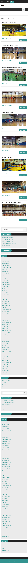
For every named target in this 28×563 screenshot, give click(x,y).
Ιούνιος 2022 (5, 316)
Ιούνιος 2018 (5, 328)
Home (24, 14)
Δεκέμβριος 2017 (6, 335)
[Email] (11, 2)
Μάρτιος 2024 (5, 297)
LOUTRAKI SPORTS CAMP (8, 239)
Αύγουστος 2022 (6, 313)
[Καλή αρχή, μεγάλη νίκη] (14, 165)
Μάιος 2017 (4, 345)
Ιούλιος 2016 (5, 364)
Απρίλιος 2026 (5, 261)
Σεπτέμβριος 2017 (6, 341)
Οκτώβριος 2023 (6, 307)
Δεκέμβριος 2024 (6, 280)
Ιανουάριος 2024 (6, 301)
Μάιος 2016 (4, 368)
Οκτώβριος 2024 (6, 284)
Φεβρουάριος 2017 (6, 351)
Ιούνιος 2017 (5, 343)
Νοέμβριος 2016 (6, 358)
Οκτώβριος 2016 (6, 360)
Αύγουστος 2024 (6, 288)
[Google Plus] (13, 2)
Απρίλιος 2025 (5, 271)
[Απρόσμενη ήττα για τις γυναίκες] (14, 53)
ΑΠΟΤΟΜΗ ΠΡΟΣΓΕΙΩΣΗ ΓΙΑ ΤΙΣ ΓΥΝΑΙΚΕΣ (12, 180)
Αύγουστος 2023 (6, 311)
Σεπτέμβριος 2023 (6, 309)
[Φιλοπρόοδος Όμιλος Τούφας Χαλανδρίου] (13, 5)
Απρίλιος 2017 (5, 347)
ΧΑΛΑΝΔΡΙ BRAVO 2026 (7, 241)
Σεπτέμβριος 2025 (6, 267)
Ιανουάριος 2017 (6, 353)
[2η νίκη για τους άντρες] (14, 120)
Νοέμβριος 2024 (6, 282)
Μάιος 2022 (4, 318)
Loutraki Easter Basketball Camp (9, 243)
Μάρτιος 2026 (5, 263)
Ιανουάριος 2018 (6, 332)
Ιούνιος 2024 (5, 292)
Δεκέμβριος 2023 (6, 303)
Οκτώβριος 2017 (6, 339)
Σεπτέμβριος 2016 (6, 362)
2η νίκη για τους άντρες (7, 112)
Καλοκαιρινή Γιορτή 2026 (8, 237)
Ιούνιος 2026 (5, 259)
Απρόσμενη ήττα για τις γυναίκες (10, 45)
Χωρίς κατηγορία (6, 387)
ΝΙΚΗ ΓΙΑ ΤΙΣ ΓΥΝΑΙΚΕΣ (7, 135)
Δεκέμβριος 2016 (6, 356)
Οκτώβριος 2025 (6, 265)
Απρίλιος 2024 (5, 294)
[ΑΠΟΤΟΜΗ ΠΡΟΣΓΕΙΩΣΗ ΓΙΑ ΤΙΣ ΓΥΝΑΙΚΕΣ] (14, 188)
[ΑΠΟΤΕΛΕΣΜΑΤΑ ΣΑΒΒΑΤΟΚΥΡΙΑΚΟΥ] (14, 210)
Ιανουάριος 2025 (6, 278)
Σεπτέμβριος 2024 (6, 286)
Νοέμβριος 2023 (6, 305)
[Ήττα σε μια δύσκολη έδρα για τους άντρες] (14, 75)
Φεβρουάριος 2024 (6, 299)
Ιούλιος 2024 (5, 290)
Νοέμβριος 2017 (6, 337)
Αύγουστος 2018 (6, 324)
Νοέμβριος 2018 (6, 320)
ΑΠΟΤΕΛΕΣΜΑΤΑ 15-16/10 (8, 90)
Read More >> (23, 40)
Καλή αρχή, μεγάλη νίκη (7, 157)
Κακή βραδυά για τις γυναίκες (9, 22)
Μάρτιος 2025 (5, 273)
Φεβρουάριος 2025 (6, 276)
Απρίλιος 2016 (5, 370)
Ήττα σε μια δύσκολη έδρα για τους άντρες (12, 67)
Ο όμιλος (4, 382)
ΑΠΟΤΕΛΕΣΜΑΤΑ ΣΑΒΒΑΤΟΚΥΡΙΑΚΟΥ (11, 202)
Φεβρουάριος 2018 (6, 330)
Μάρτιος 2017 (5, 349)
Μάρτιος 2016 (5, 372)
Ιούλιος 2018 (5, 326)
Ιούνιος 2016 (5, 366)
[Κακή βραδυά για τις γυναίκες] (14, 30)
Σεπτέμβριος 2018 (6, 322)
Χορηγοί (4, 384)
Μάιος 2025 (4, 269)
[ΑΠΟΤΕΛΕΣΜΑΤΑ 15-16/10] (14, 98)
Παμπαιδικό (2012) (6, 245)
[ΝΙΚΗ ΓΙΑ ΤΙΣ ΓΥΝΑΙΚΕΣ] (14, 143)
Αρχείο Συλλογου (6, 380)
